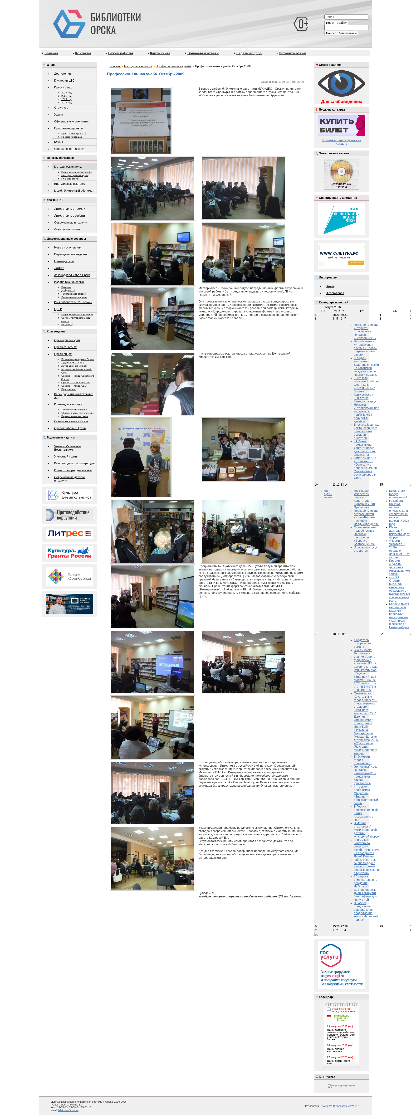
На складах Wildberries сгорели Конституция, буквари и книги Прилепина (364, 499)
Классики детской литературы (74, 463)
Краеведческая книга (68, 404)
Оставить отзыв (292, 53)
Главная (51, 53)
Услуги (58, 114)
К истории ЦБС (64, 80)
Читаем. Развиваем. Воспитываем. (67, 448)
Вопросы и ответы (203, 53)
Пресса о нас (63, 87)
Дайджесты (67, 290)
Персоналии (68, 389)
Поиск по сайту (336, 22)
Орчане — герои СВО (74, 386)
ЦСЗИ (58, 309)
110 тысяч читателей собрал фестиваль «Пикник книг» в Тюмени (366, 384)
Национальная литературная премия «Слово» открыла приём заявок (365, 348)
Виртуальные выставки (70, 183)
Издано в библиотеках (69, 282)
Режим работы (120, 53)
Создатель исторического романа (363, 643)
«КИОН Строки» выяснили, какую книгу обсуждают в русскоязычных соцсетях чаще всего (399, 589)
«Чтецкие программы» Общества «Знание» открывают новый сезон (366, 795)
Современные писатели (70, 222)
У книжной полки (65, 456)
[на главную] (96, 22)
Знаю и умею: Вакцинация (363, 651)
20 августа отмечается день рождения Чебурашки (365, 881)
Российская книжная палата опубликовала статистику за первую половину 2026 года (399, 512)
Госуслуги (66, 324)
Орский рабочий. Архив (70, 428)
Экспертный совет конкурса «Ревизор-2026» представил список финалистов (366, 775)
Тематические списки (73, 293)
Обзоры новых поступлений (77, 413)
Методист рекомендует (74, 175)
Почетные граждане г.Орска (77, 359)
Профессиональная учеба (76, 172)
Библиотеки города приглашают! (398, 494)
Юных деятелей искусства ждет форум (399, 532)
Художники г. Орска (72, 362)
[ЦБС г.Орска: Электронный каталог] (341, 188)
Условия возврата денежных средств (341, 142)
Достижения (62, 73)
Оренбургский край (67, 340)
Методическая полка (68, 166)
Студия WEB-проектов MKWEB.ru (340, 1106)
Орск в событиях (65, 347)
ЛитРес (59, 268)
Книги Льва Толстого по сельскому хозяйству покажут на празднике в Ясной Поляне (366, 848)
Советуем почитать (67, 229)
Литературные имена (73, 366)
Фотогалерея (335, 293)
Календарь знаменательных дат (73, 396)
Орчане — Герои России (75, 382)
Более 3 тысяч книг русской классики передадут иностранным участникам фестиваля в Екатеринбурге (399, 615)
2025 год (66, 96)
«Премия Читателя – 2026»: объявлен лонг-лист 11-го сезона (399, 549)
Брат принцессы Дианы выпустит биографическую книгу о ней (365, 894)
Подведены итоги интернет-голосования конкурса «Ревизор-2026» (366, 331)
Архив (330, 286)
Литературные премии (69, 208)
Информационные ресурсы (77, 314)
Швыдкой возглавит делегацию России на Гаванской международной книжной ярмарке (366, 366)
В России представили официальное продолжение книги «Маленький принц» (366, 911)
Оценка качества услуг (69, 149)
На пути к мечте (328, 494)
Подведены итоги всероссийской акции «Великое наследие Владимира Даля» (366, 517)
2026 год (66, 92)
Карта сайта (160, 53)
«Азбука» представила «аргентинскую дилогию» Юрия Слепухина (365, 448)
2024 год (66, 99)
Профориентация (71, 137)
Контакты (83, 53)
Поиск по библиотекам (341, 33)
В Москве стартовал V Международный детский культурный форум (366, 830)
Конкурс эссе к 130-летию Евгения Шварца (365, 398)
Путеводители (64, 261)
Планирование (69, 178)
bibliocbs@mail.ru (68, 1110)
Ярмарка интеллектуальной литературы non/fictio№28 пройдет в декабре (366, 413)
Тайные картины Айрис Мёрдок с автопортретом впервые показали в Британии (366, 866)
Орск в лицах (63, 354)
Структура (61, 107)
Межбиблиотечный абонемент (75, 190)
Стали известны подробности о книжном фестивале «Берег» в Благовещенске (365, 536)
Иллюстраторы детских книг (73, 470)
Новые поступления (68, 247)
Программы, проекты (68, 128)
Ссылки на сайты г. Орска (71, 421)
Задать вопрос (249, 53)
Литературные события (70, 215)
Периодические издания (71, 254)
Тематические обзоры (74, 409)
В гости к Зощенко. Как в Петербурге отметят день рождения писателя (366, 431)
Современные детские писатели (69, 479)
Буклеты (66, 287)
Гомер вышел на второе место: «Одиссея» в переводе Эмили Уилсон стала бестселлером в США (365, 468)
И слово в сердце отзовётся (365, 549)
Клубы (58, 142)
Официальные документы (71, 121)
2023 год (66, 102)
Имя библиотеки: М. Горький (73, 302)
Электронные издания (74, 297)
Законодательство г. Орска (72, 275)
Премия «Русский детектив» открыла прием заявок (399, 567)
